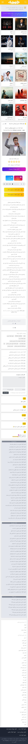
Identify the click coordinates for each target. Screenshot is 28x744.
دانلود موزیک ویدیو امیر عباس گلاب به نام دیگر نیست (15, 505)
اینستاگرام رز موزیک (18, 178)
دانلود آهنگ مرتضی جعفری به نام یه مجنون (17, 457)
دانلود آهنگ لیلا (22, 343)
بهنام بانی (24, 692)
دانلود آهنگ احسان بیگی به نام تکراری (18, 500)
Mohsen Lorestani (18, 336)
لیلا (4, 343)
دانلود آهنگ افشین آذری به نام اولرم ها (18, 487)
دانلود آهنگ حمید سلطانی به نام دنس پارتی (17, 477)
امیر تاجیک (24, 665)
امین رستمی (24, 675)
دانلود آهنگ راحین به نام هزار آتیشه (19, 475)
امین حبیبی (24, 672)
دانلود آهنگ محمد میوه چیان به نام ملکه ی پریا (17, 462)
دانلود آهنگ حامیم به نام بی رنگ (19, 579)
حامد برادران (24, 704)
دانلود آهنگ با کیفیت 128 (14, 194)
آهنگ (13, 327)
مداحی (25, 632)
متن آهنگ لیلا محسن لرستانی (19, 346)
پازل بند (24, 697)
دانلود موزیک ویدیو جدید (11, 729)
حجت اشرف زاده (23, 712)
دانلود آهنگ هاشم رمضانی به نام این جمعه (17, 503)
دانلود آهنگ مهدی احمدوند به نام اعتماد (18, 556)
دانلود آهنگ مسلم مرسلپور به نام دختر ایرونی (17, 449)
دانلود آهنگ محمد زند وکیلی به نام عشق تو (17, 490)
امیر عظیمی (24, 670)
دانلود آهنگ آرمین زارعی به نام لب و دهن (18, 559)
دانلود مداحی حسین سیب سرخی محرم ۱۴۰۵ (17, 604)
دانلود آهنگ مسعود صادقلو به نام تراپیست (18, 571)
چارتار (25, 702)
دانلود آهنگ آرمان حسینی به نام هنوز (18, 480)
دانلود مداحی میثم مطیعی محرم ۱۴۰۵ (19, 599)
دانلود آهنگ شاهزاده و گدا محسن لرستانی (17, 341)
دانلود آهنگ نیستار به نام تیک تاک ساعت (18, 510)
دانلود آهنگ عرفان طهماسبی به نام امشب (18, 551)
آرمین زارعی (24, 640)
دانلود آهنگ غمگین (12, 732)
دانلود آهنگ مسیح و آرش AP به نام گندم (18, 541)
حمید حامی (24, 717)
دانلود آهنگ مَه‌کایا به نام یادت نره (19, 459)
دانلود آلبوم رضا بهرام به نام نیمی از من (18, 564)
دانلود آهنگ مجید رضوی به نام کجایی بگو (18, 533)
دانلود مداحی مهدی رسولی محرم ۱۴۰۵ (19, 610)
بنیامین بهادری (23, 690)
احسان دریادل (23, 648)
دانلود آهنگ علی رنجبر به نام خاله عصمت (18, 482)
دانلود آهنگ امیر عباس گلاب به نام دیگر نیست (17, 518)
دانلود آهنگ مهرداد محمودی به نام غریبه (18, 498)
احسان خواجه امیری (22, 650)
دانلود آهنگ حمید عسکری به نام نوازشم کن (17, 447)
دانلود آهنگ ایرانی (10, 336)
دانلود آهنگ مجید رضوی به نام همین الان (18, 538)
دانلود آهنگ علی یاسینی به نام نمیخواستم (18, 554)
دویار (25, 724)
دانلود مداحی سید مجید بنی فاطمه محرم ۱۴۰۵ (17, 607)
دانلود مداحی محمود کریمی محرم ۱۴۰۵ (18, 602)
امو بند (25, 660)
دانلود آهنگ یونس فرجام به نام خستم (18, 492)
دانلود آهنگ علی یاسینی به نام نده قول (18, 531)
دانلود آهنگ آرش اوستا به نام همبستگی (18, 513)
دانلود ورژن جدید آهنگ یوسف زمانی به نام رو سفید (16, 495)
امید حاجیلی (24, 662)
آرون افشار (24, 643)
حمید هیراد (24, 722)
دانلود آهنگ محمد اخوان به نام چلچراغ (18, 515)
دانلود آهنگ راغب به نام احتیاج (20, 454)
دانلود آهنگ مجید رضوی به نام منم (19, 528)
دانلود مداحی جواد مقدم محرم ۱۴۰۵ (19, 612)
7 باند (25, 638)
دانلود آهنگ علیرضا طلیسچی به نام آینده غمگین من (16, 584)
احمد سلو (24, 653)
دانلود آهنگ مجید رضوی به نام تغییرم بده (18, 587)
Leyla (24, 336)
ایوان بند (24, 680)
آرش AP (24, 677)
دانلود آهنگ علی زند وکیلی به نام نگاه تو (18, 574)
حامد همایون (23, 707)
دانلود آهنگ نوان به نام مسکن (20, 536)
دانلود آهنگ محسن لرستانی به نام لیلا (17, 124)
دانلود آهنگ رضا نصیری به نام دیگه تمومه (18, 472)
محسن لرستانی (10, 346)
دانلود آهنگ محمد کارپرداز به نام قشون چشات (17, 485)
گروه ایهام (24, 682)
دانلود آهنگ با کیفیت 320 (14, 190)
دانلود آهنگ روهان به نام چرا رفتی (19, 464)
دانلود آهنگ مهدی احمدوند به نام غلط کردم (17, 526)
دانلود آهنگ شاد (22, 735)
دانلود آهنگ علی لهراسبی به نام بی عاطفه (18, 582)
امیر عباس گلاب (23, 667)
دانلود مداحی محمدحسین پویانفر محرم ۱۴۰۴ (17, 615)
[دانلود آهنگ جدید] (14, 2)
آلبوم (25, 627)
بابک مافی (24, 687)
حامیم (25, 709)
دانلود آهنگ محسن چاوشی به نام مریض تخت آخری (16, 576)
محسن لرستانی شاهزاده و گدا (10, 310)
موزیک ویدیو (24, 630)
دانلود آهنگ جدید (19, 128)
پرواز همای (24, 699)
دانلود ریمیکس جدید (21, 732)
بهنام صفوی (24, 695)
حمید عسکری (23, 719)
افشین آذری (24, 657)
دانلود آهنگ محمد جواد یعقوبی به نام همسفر (17, 470)
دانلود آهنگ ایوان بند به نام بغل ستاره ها (18, 444)
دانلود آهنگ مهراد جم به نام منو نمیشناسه (18, 548)
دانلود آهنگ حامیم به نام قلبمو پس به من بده (17, 569)
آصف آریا (24, 645)
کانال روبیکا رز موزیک (14, 169)
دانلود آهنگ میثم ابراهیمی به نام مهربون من (17, 592)
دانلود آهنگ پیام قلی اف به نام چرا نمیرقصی (17, 452)
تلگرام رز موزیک (9, 178)
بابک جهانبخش (23, 685)
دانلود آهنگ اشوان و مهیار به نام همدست (18, 561)
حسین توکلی (24, 714)
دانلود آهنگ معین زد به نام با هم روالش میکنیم (17, 589)
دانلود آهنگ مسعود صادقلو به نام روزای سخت (17, 546)
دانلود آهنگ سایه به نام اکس (20, 467)
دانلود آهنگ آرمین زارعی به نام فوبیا (19, 543)
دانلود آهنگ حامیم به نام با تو (20, 508)
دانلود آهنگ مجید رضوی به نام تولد (19, 566)
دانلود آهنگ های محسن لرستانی (12, 343)
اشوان (25, 655)
